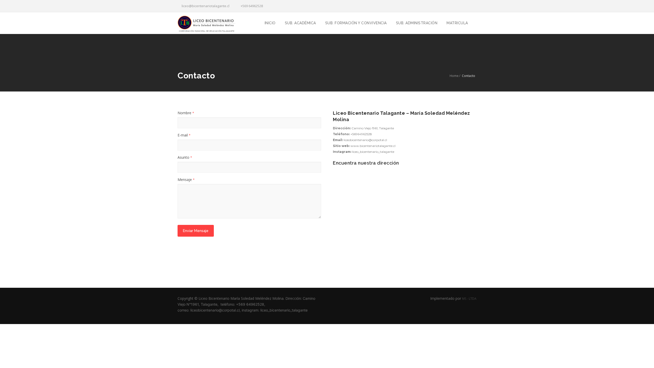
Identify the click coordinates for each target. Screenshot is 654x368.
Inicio (270, 23)
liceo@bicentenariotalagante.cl (204, 6)
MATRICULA (457, 23)
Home (454, 76)
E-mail (184, 135)
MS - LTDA (469, 298)
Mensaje (186, 179)
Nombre (186, 112)
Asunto (185, 157)
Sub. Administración (417, 23)
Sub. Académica (300, 23)
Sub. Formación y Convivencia (356, 23)
